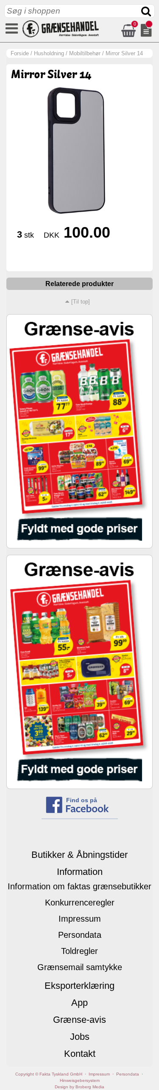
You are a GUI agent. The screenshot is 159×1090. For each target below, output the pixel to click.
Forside (20, 53)
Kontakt (79, 1053)
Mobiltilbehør (84, 53)
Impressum (80, 918)
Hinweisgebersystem (80, 1080)
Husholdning (49, 53)
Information (80, 871)
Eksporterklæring (79, 985)
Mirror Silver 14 (124, 53)
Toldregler (79, 951)
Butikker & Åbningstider (79, 854)
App (79, 1002)
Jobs (79, 1036)
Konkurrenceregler (79, 902)
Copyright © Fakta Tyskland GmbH (48, 1074)
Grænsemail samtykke (79, 967)
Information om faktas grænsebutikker (79, 886)
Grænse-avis (79, 1019)
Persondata (79, 935)
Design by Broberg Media (79, 1086)
